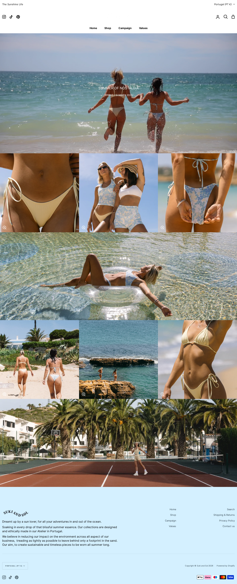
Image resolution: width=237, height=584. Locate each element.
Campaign (170, 520)
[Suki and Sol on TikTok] (10, 577)
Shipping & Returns (224, 515)
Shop (173, 515)
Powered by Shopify (226, 566)
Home (173, 509)
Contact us (229, 526)
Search (231, 509)
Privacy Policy (227, 520)
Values (172, 526)
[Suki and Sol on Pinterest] (17, 577)
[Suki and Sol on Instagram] (4, 577)
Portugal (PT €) (223, 4)
